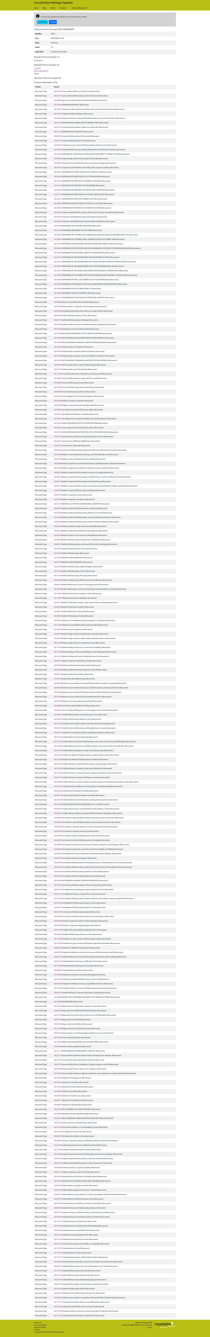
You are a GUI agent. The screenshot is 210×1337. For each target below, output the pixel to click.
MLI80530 (57, 307)
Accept (52, 22)
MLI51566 (57, 759)
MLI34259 (57, 768)
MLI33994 (57, 289)
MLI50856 (57, 338)
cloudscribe (148, 1325)
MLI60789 (57, 916)
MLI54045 (57, 549)
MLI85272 (57, 486)
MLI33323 (57, 333)
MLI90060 (57, 302)
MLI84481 (57, 428)
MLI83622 (57, 351)
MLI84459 (57, 1091)
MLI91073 (57, 1015)
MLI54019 (57, 553)
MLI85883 (57, 616)
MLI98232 (57, 984)
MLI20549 (57, 746)
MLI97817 (57, 894)
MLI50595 (57, 177)
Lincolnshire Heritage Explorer (53, 2)
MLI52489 (57, 1038)
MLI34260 (57, 293)
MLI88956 (57, 1141)
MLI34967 (57, 629)
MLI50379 (57, 432)
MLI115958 (58, 1029)
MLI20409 (57, 1002)
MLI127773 (58, 1257)
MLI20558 (57, 804)
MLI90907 (57, 325)
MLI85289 (57, 513)
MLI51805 (57, 558)
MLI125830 (58, 387)
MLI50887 (57, 203)
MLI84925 (57, 159)
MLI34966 (57, 1046)
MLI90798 (57, 1217)
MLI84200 (57, 136)
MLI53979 (57, 562)
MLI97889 (57, 975)
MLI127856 (58, 1150)
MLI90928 (57, 782)
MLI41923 (57, 1087)
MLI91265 (57, 899)
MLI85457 (57, 710)
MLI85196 (57, 1159)
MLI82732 (57, 1163)
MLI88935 (57, 145)
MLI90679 (57, 885)
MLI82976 (57, 91)
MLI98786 (57, 311)
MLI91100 (57, 742)
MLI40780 (57, 589)
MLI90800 (57, 163)
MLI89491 (57, 1199)
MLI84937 (57, 544)
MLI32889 (57, 997)
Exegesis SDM (147, 1323)
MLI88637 (57, 813)
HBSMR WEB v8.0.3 (136, 1325)
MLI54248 (57, 692)
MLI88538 (57, 764)
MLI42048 (57, 401)
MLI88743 (57, 1020)
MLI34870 (57, 854)
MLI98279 (57, 638)
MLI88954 (57, 818)
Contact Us (37, 1323)
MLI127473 (58, 1316)
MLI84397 (57, 477)
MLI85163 (57, 414)
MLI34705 (57, 786)
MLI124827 (58, 594)
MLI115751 (58, 1302)
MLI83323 (57, 755)
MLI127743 (58, 1271)
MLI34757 (57, 257)
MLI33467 (57, 109)
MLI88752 (57, 957)
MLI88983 (57, 688)
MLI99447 (57, 441)
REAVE (36, 74)
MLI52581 (57, 1006)
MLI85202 (57, 567)
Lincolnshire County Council (55, 1332)
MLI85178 (57, 603)
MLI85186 (57, 499)
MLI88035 (57, 580)
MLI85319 (57, 141)
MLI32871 (57, 199)
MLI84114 (57, 320)
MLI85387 (57, 526)
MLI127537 (58, 1253)
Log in (150, 1327)
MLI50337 (57, 185)
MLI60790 (57, 405)
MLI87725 (57, 1064)
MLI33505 (57, 154)
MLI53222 (57, 737)
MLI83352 (57, 890)
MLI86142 (57, 1033)
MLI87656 (57, 1096)
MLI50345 (57, 423)
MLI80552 (57, 1136)
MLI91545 (57, 751)
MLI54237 (57, 1244)
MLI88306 (57, 316)
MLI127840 (58, 966)
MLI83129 (57, 1280)
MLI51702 (57, 576)
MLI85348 (57, 1168)
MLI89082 (57, 100)
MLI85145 (57, 1284)
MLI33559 (57, 800)
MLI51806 (57, 105)
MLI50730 (57, 123)
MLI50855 (57, 1118)
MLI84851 (57, 611)
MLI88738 (57, 468)
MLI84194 (57, 876)
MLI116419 (58, 656)
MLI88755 (57, 948)
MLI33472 (57, 244)
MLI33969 (57, 284)
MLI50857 (57, 172)
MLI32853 (57, 208)
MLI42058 (57, 1114)
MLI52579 (57, 437)
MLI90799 (57, 150)
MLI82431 (57, 733)
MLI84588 (57, 845)
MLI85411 (57, 661)
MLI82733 (57, 1212)
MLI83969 (57, 670)
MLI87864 (57, 347)
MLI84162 (57, 531)
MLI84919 (57, 634)
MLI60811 (57, 1100)
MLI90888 (57, 464)
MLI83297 (57, 674)
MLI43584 (57, 455)
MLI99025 (57, 903)
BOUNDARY (38, 61)
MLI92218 (57, 1307)
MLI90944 (57, 221)
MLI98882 (57, 378)
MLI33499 (57, 1154)
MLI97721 (57, 1275)
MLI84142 (57, 1289)
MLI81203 (57, 1132)
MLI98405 (57, 867)
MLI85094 (57, 383)
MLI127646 (58, 988)
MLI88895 (57, 970)
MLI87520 (57, 1185)
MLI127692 (58, 1311)
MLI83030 (57, 419)
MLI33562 (57, 275)
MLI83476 (57, 535)
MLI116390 (58, 374)
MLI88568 (57, 863)
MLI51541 (57, 132)
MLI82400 (57, 1011)
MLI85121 (57, 1172)
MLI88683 (57, 706)
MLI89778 (57, 858)
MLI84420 (57, 450)
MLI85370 (57, 168)
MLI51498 (57, 356)
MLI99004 (57, 934)
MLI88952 (57, 822)
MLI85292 (57, 872)
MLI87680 (57, 1208)
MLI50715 (57, 194)
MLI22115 (57, 1055)
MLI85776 (57, 1190)
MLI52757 (57, 1123)
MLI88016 (57, 585)
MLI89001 (57, 472)
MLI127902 (58, 652)
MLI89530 (57, 1298)
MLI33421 (57, 298)
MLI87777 (57, 369)
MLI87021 (57, 728)
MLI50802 (57, 248)
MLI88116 (57, 961)
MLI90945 (57, 212)
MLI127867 (58, 625)
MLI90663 (57, 1105)
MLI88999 (57, 683)
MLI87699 (57, 329)
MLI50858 (57, 280)
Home (36, 8)
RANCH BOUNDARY (41, 71)
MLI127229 (58, 1239)
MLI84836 (57, 849)
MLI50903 (57, 235)
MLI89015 (57, 481)
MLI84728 (57, 517)
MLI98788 (57, 1177)
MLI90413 (57, 1266)
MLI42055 (57, 679)
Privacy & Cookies (40, 1327)
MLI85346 (57, 522)
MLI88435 (57, 809)
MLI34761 (57, 262)
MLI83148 (57, 979)
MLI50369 (57, 773)
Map (44, 8)
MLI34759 (57, 360)
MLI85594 (57, 831)
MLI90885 (57, 410)
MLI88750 (57, 952)
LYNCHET (37, 68)
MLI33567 (57, 1060)
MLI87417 (57, 777)
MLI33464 (57, 253)
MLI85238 (57, 925)
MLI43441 (57, 1082)
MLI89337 (57, 1194)
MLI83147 (57, 96)
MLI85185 (57, 490)
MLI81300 (57, 697)
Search (53, 8)
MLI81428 (57, 643)
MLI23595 (57, 1181)
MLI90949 (57, 217)
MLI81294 (57, 1145)
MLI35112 (57, 504)
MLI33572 (57, 181)
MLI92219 (57, 1235)
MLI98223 (57, 1293)
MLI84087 (57, 665)
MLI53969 (57, 342)
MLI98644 (57, 540)
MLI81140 (57, 930)
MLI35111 (57, 1051)
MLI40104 (57, 226)
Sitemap (36, 1330)
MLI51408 (57, 230)
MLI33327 (57, 271)
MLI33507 (57, 114)
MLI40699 (57, 607)
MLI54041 (57, 620)
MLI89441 (57, 715)
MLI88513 (57, 795)
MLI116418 (58, 647)
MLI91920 (57, 1203)
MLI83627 (57, 993)
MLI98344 (57, 396)
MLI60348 (57, 118)
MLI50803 (57, 266)
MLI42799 (57, 1109)
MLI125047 (58, 598)
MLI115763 (58, 724)
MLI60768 (57, 1230)
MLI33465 (57, 1042)
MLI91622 (57, 1127)
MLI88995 (57, 840)
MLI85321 (57, 571)
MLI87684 (57, 1262)
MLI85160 (57, 459)
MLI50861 (57, 239)
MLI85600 (57, 827)
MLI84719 (57, 446)
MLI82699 (57, 836)
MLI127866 (58, 943)
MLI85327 (57, 495)
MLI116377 (58, 1221)
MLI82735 (57, 127)
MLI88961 (57, 508)
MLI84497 (57, 1073)
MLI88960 (57, 392)
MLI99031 (57, 907)
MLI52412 (57, 1024)
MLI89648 (57, 365)
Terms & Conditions (40, 1325)
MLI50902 (57, 190)
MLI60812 (57, 701)
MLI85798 (57, 1069)
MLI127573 (58, 1248)
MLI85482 (57, 791)
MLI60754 (57, 912)
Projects (63, 8)
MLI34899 (57, 881)
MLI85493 (57, 921)
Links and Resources (79, 8)
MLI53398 (57, 1078)
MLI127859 (58, 939)
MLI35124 (57, 1226)
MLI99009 (57, 719)
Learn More (42, 22)
